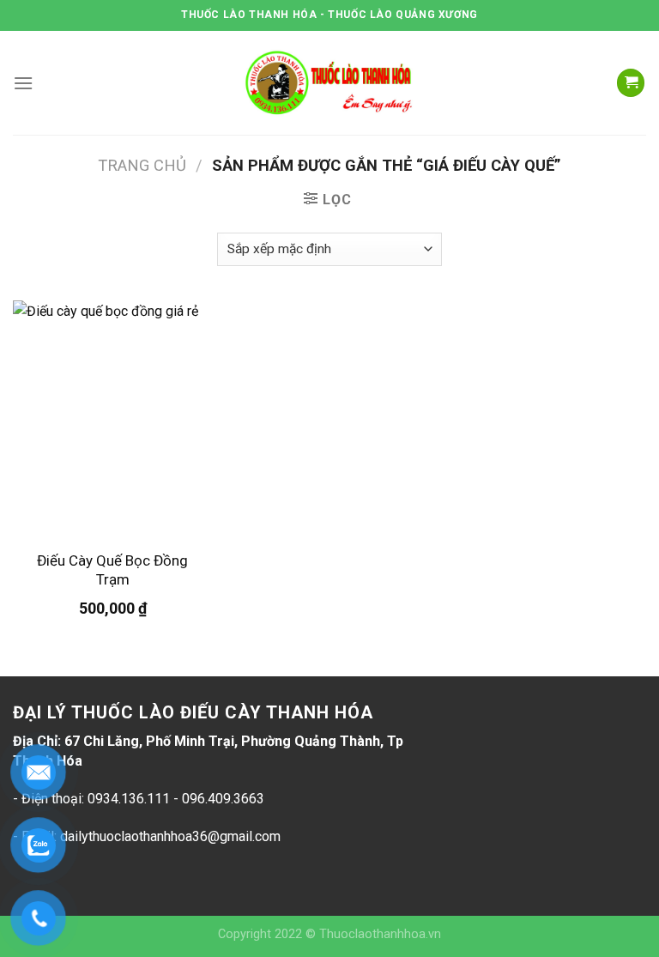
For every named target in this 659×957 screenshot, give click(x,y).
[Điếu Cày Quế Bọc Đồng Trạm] (113, 420)
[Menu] (23, 83)
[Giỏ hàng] (630, 83)
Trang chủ (142, 165)
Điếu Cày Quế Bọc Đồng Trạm (112, 570)
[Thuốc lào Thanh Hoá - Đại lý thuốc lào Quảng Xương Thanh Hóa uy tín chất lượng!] (329, 83)
